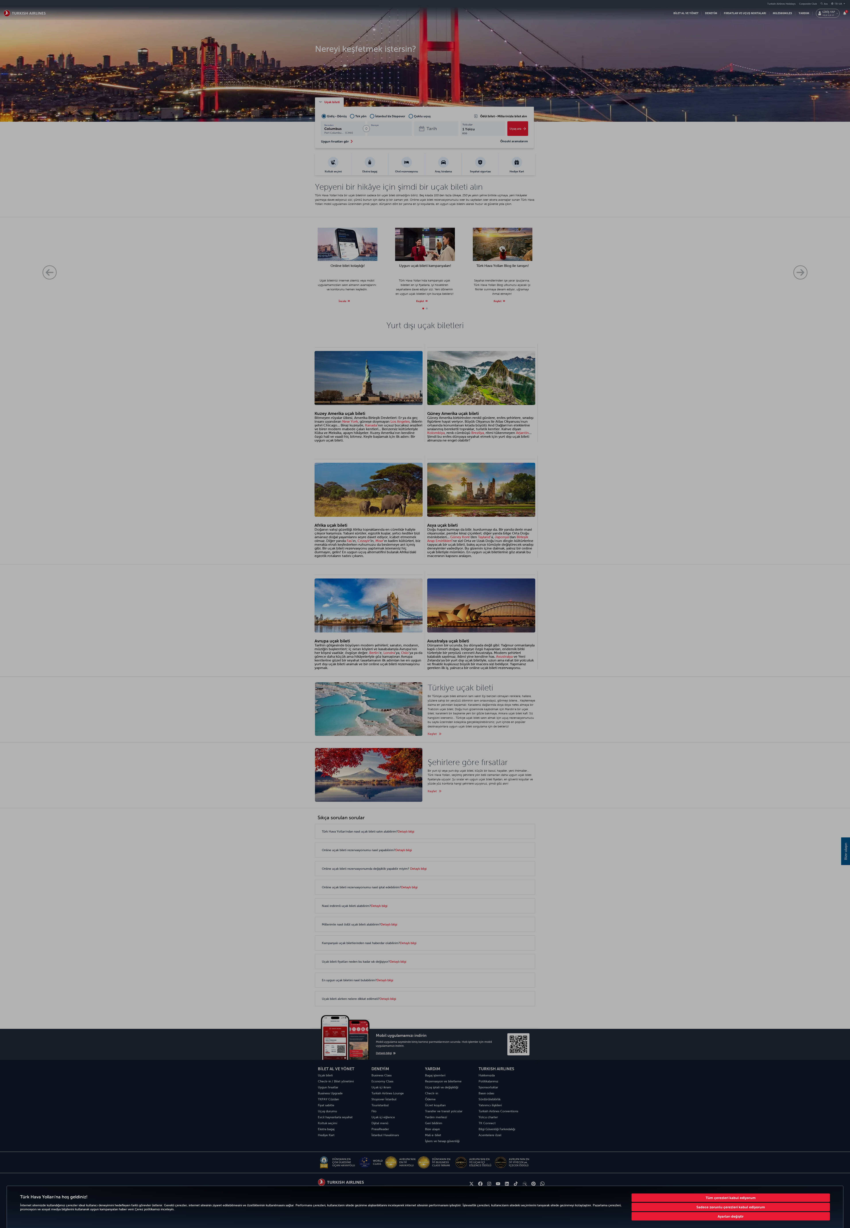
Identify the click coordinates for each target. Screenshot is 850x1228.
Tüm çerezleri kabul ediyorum (731, 1198)
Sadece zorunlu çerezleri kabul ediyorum (730, 1207)
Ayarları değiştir (731, 1216)
